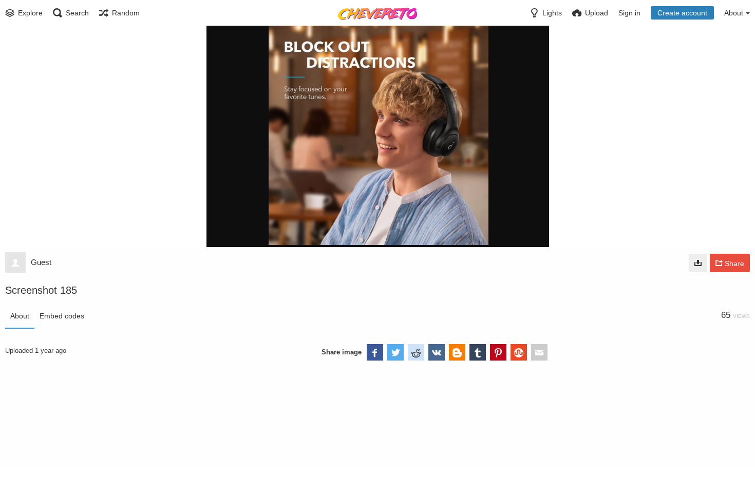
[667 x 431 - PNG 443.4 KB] (698, 263)
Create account (682, 13)
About (19, 316)
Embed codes (62, 316)
